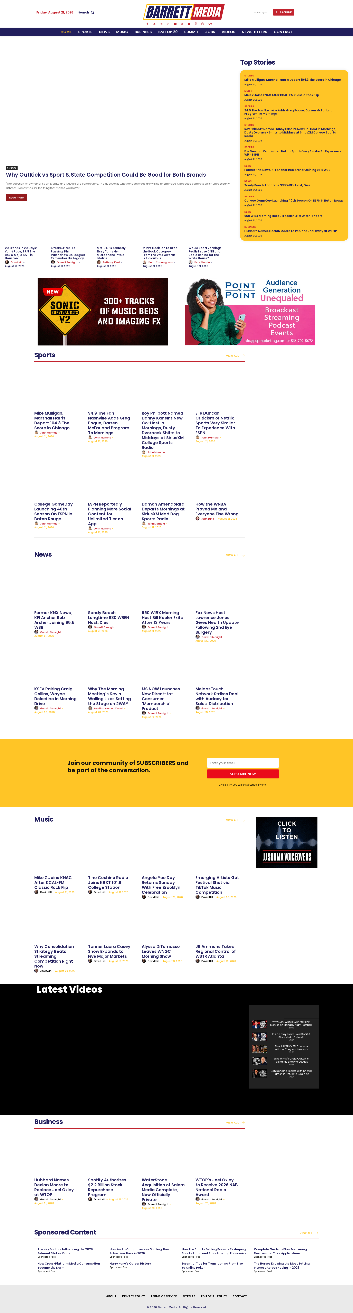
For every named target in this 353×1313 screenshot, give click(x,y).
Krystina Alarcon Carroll (108, 708)
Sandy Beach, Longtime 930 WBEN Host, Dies (277, 185)
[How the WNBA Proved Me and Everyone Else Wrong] (220, 479)
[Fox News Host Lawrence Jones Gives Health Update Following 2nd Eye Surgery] (220, 587)
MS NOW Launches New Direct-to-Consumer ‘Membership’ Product (161, 698)
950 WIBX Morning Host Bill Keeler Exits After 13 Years (283, 216)
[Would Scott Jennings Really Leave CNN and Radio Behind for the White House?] (209, 226)
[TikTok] (182, 24)
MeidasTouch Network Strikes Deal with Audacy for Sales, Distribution (216, 696)
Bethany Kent (111, 262)
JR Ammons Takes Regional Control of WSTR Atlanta (215, 951)
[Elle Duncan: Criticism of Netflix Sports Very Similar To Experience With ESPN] (220, 388)
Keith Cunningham (161, 262)
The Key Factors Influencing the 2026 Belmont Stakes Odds (65, 1251)
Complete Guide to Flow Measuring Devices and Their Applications (280, 1251)
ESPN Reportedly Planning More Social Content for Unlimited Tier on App (109, 514)
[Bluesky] (189, 24)
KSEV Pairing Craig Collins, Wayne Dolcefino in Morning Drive (55, 696)
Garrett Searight (67, 262)
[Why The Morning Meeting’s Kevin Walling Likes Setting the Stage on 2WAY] (113, 664)
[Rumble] (203, 24)
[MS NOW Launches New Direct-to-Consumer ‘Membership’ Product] (166, 664)
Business (250, 227)
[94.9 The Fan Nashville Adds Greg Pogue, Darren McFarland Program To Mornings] (113, 388)
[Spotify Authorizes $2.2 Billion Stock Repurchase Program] (113, 1155)
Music (248, 91)
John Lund (207, 518)
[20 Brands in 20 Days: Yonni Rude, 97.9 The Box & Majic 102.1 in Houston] (26, 226)
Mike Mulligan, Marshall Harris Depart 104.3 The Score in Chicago (292, 80)
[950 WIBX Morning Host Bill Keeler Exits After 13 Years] (166, 587)
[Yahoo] (210, 24)
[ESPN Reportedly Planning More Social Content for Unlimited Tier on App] (113, 479)
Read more (16, 198)
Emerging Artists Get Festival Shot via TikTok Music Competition (217, 885)
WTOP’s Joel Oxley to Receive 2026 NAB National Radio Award (216, 1187)
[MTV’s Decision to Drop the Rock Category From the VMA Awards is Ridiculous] (163, 226)
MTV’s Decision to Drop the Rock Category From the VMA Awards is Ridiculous (160, 253)
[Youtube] (175, 24)
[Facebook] (147, 24)
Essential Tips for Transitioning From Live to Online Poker (212, 1265)
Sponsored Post (47, 1256)
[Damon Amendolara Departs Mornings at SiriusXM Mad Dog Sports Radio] (166, 479)
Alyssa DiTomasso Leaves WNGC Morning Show (161, 951)
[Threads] (196, 24)
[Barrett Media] (184, 12)
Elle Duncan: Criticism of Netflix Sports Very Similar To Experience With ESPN (293, 153)
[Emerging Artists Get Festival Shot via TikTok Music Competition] (220, 852)
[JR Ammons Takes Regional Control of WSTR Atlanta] (220, 921)
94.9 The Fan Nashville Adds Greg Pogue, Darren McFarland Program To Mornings (288, 112)
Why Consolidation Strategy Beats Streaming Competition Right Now (54, 956)
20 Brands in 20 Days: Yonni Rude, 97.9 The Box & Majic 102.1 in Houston (21, 253)
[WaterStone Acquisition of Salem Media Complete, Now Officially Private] (166, 1155)
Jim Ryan (45, 971)
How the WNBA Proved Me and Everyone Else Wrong (217, 509)
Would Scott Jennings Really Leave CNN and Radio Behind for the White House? (205, 253)
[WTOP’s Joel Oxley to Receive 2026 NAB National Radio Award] (220, 1155)
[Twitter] (154, 24)
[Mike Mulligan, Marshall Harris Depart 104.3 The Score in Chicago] (59, 388)
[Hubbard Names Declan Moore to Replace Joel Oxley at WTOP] (59, 1155)
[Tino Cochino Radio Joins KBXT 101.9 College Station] (113, 852)
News (247, 166)
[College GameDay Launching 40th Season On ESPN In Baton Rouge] (59, 479)
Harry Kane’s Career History (130, 1263)
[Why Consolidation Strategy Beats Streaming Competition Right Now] (59, 921)
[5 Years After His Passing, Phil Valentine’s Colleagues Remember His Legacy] (72, 226)
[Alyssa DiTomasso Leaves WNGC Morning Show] (166, 921)
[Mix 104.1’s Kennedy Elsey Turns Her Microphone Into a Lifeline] (118, 226)
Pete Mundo (202, 262)
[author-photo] (7, 262)
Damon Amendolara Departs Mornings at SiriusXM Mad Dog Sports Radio (163, 511)
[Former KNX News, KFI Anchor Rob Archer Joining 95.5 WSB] (59, 587)
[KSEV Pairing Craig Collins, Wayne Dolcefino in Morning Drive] (59, 664)
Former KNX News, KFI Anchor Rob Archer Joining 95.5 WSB (287, 170)
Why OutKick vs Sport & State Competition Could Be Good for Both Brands (106, 174)
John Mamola (48, 432)
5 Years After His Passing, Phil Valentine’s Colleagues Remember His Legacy (68, 253)
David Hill (16, 262)
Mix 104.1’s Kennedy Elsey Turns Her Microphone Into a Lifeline (111, 253)
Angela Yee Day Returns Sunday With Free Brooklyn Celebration (161, 885)
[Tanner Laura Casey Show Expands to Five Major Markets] (113, 921)
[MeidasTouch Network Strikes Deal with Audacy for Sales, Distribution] (220, 664)
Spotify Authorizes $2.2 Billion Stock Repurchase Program (107, 1187)
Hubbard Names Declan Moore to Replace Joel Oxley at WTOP (290, 231)
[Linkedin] (168, 24)
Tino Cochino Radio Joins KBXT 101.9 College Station (108, 882)
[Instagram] (161, 24)
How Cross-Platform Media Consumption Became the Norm (69, 1265)
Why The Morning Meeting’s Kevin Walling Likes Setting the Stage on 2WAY (109, 696)
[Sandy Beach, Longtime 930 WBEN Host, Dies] (113, 587)
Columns (11, 167)
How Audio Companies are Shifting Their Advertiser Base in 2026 (140, 1251)
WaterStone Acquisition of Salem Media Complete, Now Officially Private (163, 1189)
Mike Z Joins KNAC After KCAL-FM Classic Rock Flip (281, 95)
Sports (249, 75)
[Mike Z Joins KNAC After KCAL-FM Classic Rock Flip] (59, 852)
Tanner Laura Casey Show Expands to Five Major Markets (109, 951)
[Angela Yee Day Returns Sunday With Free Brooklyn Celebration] (166, 852)
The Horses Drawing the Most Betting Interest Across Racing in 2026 (282, 1265)
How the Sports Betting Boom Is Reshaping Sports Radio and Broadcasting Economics (214, 1251)
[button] (87, 12)
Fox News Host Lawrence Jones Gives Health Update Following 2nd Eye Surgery (217, 622)
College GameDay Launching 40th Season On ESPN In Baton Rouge (294, 200)
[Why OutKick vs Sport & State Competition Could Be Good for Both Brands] (118, 113)
